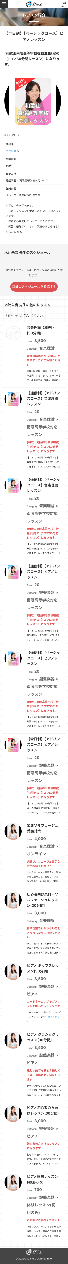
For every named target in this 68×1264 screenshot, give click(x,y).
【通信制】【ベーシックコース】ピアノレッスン (43, 658)
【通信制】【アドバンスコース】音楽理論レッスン (43, 398)
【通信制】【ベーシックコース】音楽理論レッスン (43, 485)
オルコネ (34, 4)
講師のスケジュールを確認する (34, 286)
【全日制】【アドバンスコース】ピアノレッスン (43, 744)
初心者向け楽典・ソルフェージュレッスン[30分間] (42, 900)
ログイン (64, 6)
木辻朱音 (11, 151)
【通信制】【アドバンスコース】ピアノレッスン (43, 571)
